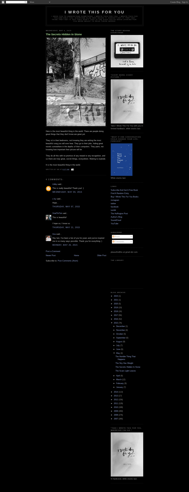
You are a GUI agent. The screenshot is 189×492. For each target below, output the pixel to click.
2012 (116, 399)
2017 (116, 315)
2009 (116, 411)
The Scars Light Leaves (125, 371)
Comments (119, 242)
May (118, 353)
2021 (116, 300)
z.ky (54, 199)
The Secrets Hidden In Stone (64, 34)
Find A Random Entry (120, 193)
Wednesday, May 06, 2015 (67, 192)
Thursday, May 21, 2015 (66, 227)
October (120, 334)
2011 (116, 403)
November (121, 330)
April (118, 376)
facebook (115, 207)
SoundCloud (116, 220)
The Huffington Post (119, 213)
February (120, 383)
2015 (116, 323)
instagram (115, 200)
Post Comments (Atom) (68, 261)
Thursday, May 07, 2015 (66, 207)
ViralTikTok (57, 213)
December (121, 326)
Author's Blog (116, 217)
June (118, 349)
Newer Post (51, 255)
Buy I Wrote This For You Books (125, 197)
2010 (116, 407)
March (119, 379)
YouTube (114, 223)
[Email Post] (72, 169)
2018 (116, 311)
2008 (116, 415)
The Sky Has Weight (124, 363)
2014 (116, 392)
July (118, 345)
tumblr (113, 210)
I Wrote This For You (95, 12)
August (119, 341)
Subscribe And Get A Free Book (124, 190)
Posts (117, 237)
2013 (116, 396)
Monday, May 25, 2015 (65, 245)
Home (76, 255)
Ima (54, 234)
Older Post (101, 255)
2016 (116, 319)
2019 (116, 307)
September (121, 338)
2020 (116, 304)
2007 (116, 419)
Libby (54, 184)
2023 (116, 296)
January (120, 387)
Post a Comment (53, 251)
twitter (113, 203)
